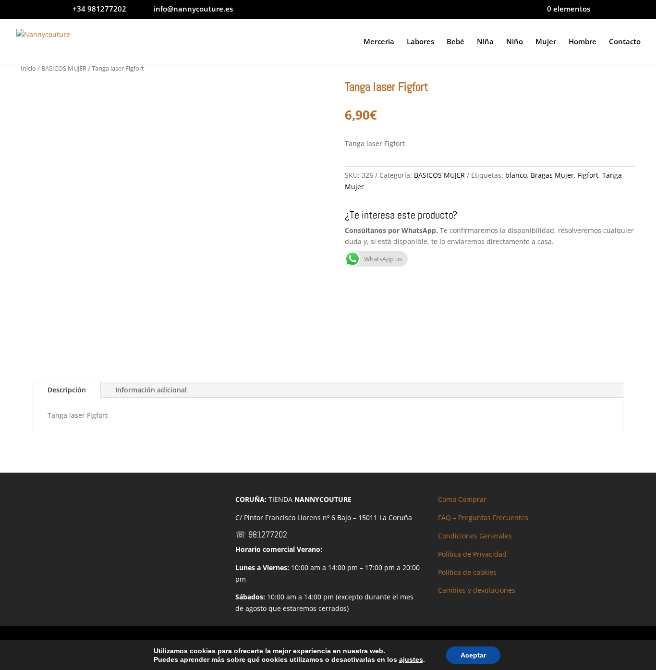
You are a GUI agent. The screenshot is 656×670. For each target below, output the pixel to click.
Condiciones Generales (475, 535)
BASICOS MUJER (63, 68)
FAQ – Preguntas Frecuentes (483, 517)
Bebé (455, 42)
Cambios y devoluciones (476, 590)
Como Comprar (462, 499)
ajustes (411, 659)
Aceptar (473, 655)
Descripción (67, 389)
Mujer (545, 42)
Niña (485, 42)
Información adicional (151, 389)
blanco (516, 175)
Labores (420, 42)
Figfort (588, 175)
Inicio (28, 68)
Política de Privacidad (472, 554)
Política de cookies (467, 572)
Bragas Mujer (552, 175)
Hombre (582, 42)
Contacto (625, 42)
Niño (514, 42)
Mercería (379, 42)
